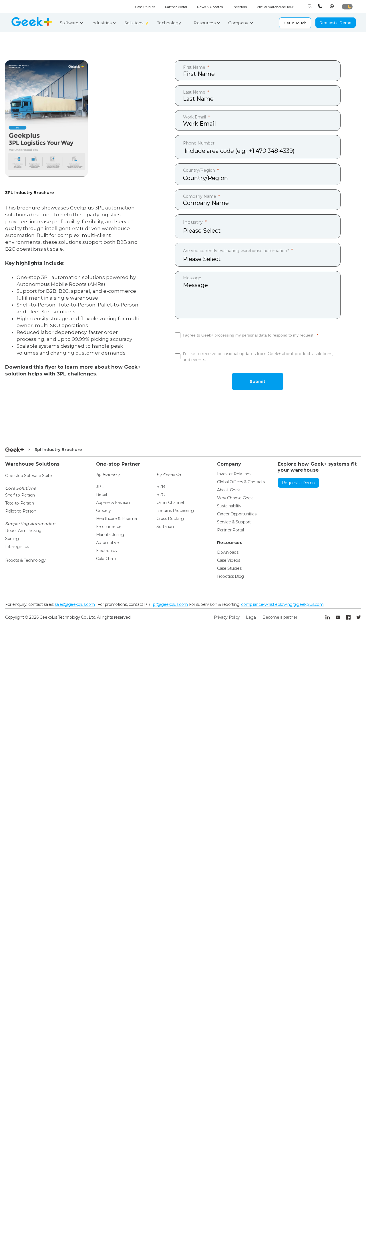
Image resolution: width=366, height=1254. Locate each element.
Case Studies (145, 7)
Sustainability (229, 506)
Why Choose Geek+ (236, 498)
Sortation (165, 526)
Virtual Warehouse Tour (275, 7)
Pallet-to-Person (20, 511)
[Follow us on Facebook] (348, 617)
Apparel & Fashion (113, 502)
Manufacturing (110, 534)
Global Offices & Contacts (241, 481)
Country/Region (199, 170)
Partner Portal (176, 7)
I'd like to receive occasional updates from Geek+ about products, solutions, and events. (258, 356)
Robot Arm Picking (23, 530)
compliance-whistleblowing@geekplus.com (282, 604)
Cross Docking (170, 518)
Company (238, 22)
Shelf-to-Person (20, 495)
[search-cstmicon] (310, 6)
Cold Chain (106, 558)
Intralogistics (17, 546)
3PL (100, 486)
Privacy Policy (227, 617)
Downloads (227, 552)
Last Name (194, 92)
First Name (194, 67)
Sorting (12, 538)
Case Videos (228, 560)
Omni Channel (170, 502)
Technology (169, 22)
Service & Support (234, 522)
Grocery (103, 510)
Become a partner (279, 617)
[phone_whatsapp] (333, 6)
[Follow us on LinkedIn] (327, 617)
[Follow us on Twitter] (358, 617)
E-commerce (109, 526)
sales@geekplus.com (75, 604)
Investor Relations (234, 473)
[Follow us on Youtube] (338, 617)
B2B (160, 486)
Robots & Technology (25, 560)
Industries (102, 22)
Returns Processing (175, 510)
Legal (251, 617)
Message (192, 277)
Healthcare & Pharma (116, 518)
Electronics (106, 550)
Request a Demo (335, 22)
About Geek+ (229, 489)
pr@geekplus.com (170, 604)
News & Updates (210, 7)
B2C (160, 494)
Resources (205, 22)
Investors (240, 7)
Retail (101, 494)
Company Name (199, 196)
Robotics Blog (230, 576)
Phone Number (198, 143)
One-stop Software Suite (28, 475)
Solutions (134, 22)
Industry (193, 222)
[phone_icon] (321, 6)
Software (70, 22)
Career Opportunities (236, 514)
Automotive (107, 542)
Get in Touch (295, 23)
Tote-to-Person (19, 503)
